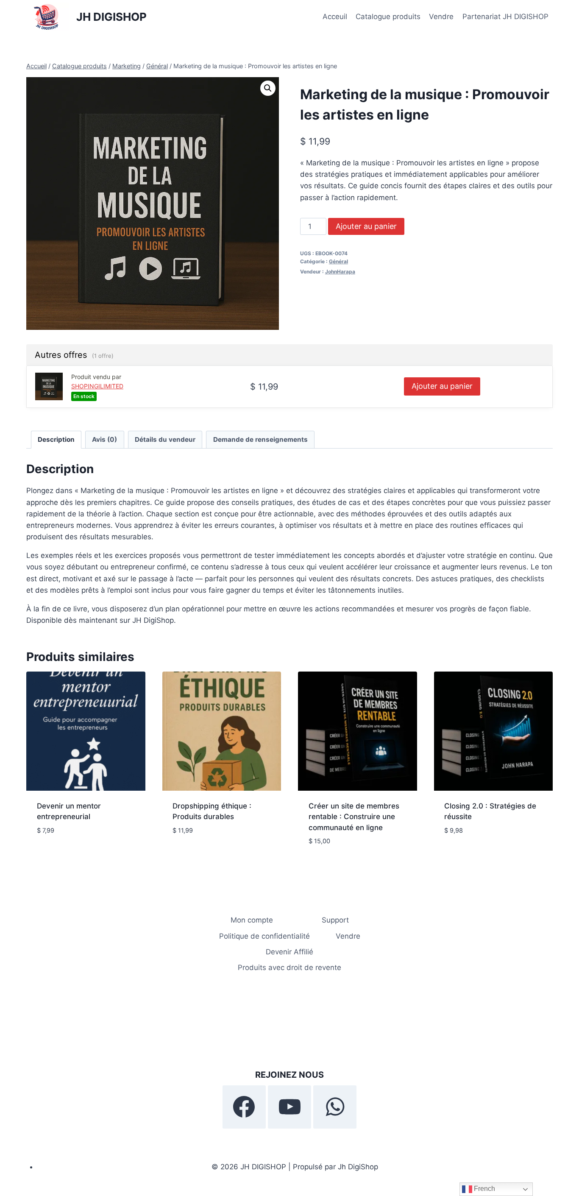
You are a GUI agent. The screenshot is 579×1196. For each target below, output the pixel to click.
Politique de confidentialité (264, 936)
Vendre (441, 16)
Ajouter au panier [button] (69, 855)
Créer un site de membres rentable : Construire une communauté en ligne (354, 817)
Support (335, 920)
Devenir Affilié (289, 952)
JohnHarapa (340, 271)
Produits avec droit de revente (289, 967)
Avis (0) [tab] (104, 439)
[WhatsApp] (334, 1107)
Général (338, 261)
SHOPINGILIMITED (97, 386)
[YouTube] (289, 1107)
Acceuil (335, 16)
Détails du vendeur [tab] (165, 439)
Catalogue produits (388, 16)
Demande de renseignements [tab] (260, 439)
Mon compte (252, 920)
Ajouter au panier (366, 226)
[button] (268, 88)
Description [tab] (56, 439)
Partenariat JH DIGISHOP (505, 16)
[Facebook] (244, 1107)
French (483, 1188)
